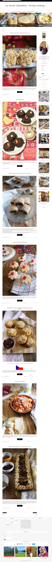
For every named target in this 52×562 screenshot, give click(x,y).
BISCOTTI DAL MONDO (33, 94)
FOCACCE (22, 523)
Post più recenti (4, 512)
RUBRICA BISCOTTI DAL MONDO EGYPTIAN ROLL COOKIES (20, 173)
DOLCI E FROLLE (28, 522)
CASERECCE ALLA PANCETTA (19, 381)
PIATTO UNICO (27, 525)
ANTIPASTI (26, 520)
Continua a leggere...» (19, 234)
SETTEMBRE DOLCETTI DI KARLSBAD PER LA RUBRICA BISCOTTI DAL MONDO (20, 309)
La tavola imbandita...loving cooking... (26, 5)
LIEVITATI (36, 376)
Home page (14, 11)
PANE (27, 524)
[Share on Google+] (9, 94)
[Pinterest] (45, 63)
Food (36, 94)
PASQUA (29, 524)
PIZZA (29, 525)
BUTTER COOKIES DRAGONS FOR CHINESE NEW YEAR (20, 33)
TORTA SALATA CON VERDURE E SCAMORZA (40, 24)
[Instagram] (44, 63)
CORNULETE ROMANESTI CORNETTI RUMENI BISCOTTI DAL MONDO (43, 188)
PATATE (24, 525)
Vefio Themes (29, 560)
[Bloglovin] (46, 63)
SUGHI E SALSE (35, 441)
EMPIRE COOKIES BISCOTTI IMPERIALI (19, 242)
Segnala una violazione (4, 515)
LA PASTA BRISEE (20, 24)
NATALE (36, 168)
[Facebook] (41, 63)
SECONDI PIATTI (26, 526)
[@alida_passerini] (17, 544)
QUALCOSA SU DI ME (19, 11)
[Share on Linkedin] (8, 94)
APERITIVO (30, 520)
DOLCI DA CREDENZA (23, 522)
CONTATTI (37, 11)
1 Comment (3, 95)
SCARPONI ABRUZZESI (20, 99)
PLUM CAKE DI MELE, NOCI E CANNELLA (44, 202)
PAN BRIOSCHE (24, 524)
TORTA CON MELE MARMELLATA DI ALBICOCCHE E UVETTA (20, 446)
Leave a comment (4, 169)
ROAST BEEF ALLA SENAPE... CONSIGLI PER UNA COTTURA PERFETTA (28, 11)
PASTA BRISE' (22, 525)
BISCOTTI (30, 94)
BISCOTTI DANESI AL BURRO (44, 82)
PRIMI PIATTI (32, 441)
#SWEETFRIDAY (22, 520)
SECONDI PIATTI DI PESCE (28, 527)
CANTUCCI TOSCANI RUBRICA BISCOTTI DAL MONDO (44, 83)
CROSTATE (27, 521)
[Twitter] (42, 63)
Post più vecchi (35, 512)
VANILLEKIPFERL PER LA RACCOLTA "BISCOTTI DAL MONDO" (44, 80)
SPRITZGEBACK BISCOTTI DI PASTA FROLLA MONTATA (44, 85)
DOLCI (30, 521)
